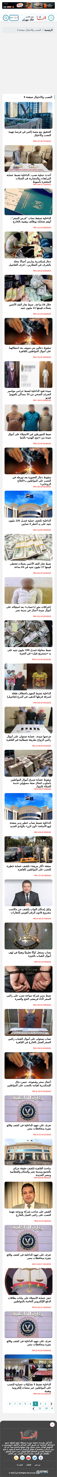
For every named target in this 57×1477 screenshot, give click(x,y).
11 (40, 1408)
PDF (12, 18)
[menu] (51, 18)
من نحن (37, 1465)
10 (46, 1408)
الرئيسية (48, 30)
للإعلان (28, 1465)
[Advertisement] (28, 63)
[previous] (51, 1404)
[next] (33, 1408)
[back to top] (52, 1424)
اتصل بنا (20, 1465)
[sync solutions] (42, 1472)
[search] (6, 18)
